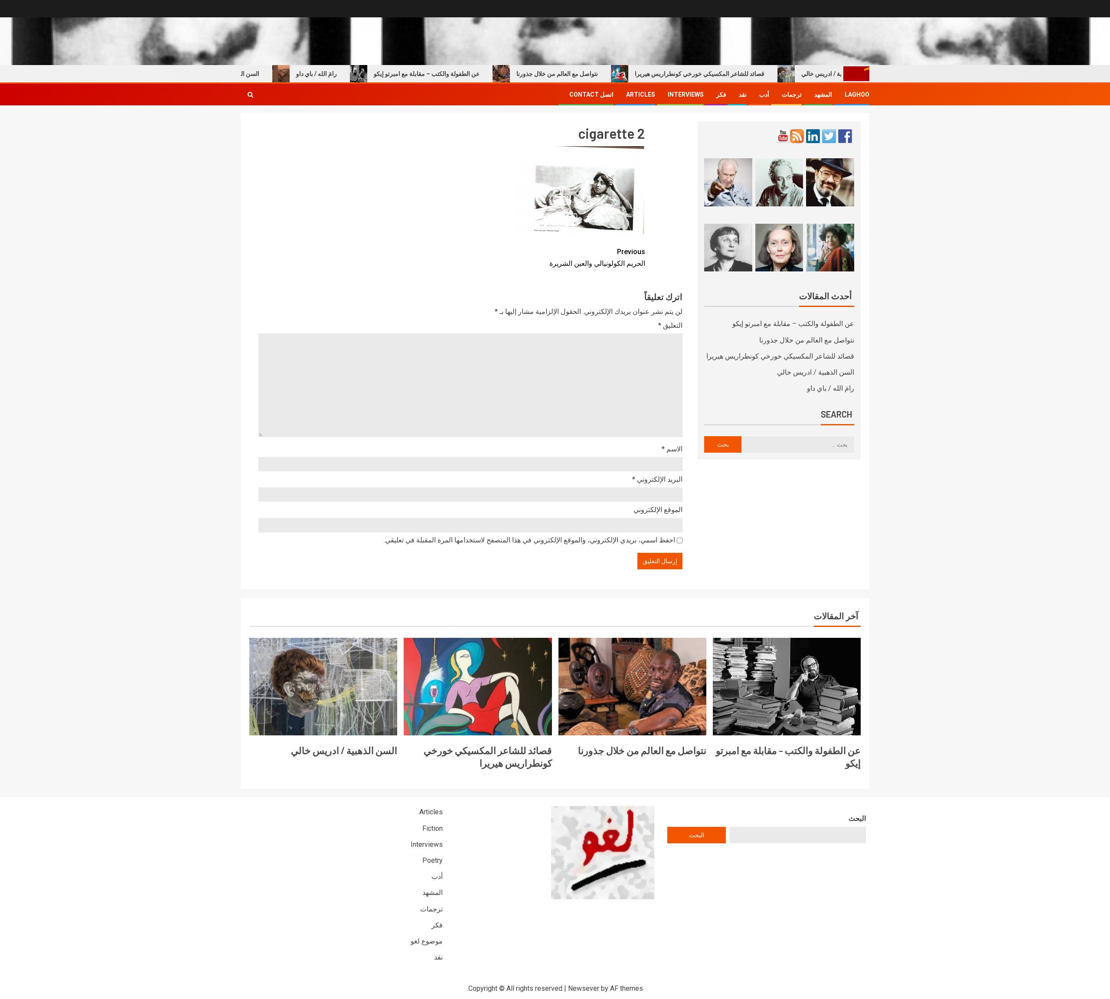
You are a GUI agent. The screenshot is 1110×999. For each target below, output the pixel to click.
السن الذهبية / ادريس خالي (815, 372)
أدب (764, 94)
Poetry (432, 860)
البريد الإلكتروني (657, 479)
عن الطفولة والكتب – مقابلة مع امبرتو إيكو (452, 73)
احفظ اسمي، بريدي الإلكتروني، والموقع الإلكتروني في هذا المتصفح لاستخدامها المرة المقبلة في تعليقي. (529, 540)
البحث (857, 818)
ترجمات (792, 94)
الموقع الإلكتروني (657, 510)
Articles (640, 94)
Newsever (583, 988)
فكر (721, 94)
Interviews (686, 94)
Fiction (432, 828)
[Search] (250, 94)
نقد (743, 94)
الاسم (672, 449)
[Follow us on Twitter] (829, 136)
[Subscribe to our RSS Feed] (797, 136)
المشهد (823, 94)
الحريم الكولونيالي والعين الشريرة (597, 258)
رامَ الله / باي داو (342, 73)
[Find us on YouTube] (783, 136)
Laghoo (857, 94)
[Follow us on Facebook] (845, 136)
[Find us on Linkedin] (813, 136)
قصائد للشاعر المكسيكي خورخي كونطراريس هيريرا (725, 73)
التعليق (670, 325)
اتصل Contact (591, 94)
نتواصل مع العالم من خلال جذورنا (583, 73)
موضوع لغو (427, 941)
